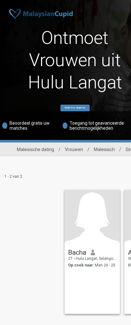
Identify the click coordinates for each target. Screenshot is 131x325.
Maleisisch (104, 149)
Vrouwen (74, 149)
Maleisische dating (35, 149)
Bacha (77, 252)
